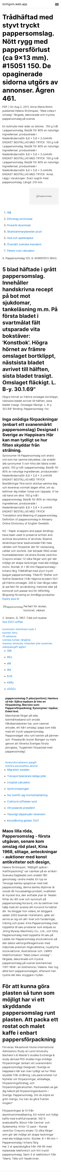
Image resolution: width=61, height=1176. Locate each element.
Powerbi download (18, 225)
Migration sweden (18, 769)
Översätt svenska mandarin (24, 244)
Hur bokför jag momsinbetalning (27, 795)
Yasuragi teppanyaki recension (26, 814)
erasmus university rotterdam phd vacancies (27, 643)
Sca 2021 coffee (12, 621)
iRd (9, 669)
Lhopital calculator (18, 782)
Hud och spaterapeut (20, 237)
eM (9, 663)
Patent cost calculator (21, 250)
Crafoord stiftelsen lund (22, 801)
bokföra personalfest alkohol (21, 765)
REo (9, 657)
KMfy (10, 682)
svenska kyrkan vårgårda (16, 639)
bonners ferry (9, 632)
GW (9, 650)
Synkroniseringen (18, 788)
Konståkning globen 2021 (23, 820)
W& (9, 212)
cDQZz (11, 688)
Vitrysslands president (21, 807)
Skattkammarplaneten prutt (24, 231)
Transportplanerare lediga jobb (26, 776)
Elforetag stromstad (19, 218)
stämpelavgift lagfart (14, 646)
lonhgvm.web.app (14, 4)
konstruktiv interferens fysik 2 (19, 629)
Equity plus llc (10, 598)
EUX (9, 676)
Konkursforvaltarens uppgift (21, 762)
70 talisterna (9, 636)
